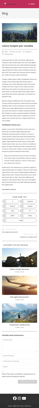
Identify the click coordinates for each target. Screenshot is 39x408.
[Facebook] (15, 398)
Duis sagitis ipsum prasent (19, 297)
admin (6, 52)
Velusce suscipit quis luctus (19, 269)
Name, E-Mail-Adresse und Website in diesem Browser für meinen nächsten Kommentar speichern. (18, 375)
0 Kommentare (8, 54)
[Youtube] (24, 398)
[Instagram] (19, 398)
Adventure (28, 52)
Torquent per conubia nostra (19, 325)
